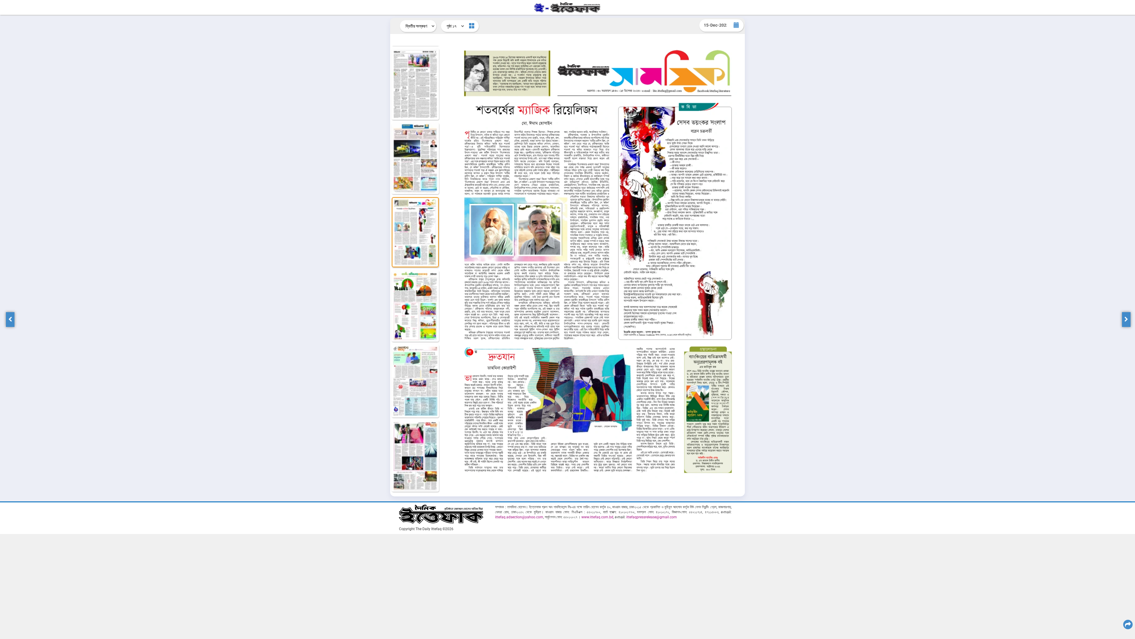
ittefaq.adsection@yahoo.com (519, 517)
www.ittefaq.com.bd (597, 517)
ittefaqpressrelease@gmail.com (651, 517)
